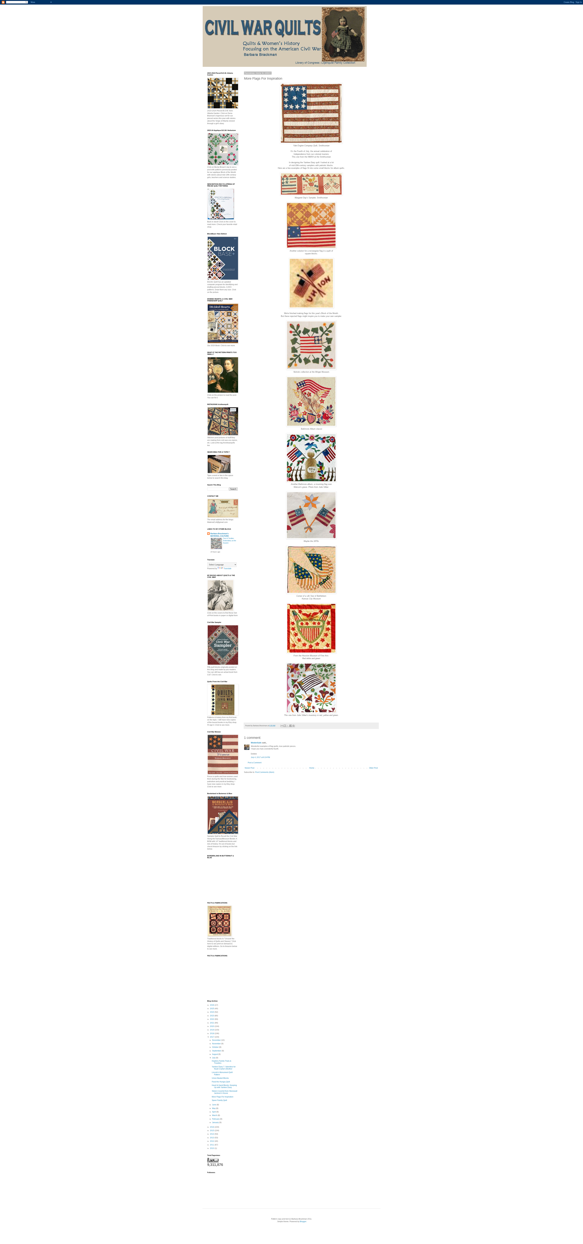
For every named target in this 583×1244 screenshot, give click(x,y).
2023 (212, 1016)
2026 (212, 1005)
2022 (212, 1019)
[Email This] (281, 725)
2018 (212, 1033)
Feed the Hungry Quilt (221, 1082)
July (214, 1058)
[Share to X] (287, 725)
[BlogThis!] (284, 725)
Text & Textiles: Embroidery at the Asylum (229, 540)
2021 (212, 1023)
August (215, 1054)
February (216, 1119)
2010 (212, 1148)
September (217, 1051)
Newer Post (249, 768)
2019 (212, 1030)
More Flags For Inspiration (222, 1097)
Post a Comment (254, 763)
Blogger (303, 1221)
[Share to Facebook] (290, 725)
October (215, 1047)
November (216, 1044)
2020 (212, 1026)
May (214, 1108)
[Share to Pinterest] (293, 725)
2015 (212, 1130)
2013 (212, 1138)
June (214, 1105)
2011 (212, 1145)
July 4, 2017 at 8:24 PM (260, 757)
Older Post (373, 768)
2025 (212, 1009)
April (214, 1112)
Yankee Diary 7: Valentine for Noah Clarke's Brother (224, 1068)
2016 (212, 1127)
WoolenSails (256, 743)
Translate (227, 568)
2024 (212, 1012)
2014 (212, 1134)
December (216, 1040)
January (215, 1122)
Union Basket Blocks (220, 1078)
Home (311, 768)
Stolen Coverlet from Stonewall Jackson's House (224, 1092)
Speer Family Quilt (219, 1100)
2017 (212, 1037)
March (215, 1115)
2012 (212, 1141)
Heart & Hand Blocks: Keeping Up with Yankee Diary (224, 1086)
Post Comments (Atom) (264, 772)
